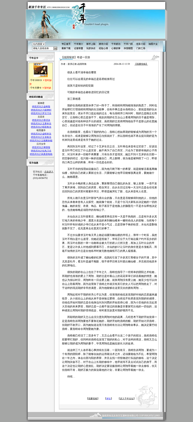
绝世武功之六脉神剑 (41, 110)
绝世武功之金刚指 (41, 106)
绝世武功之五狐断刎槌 (41, 140)
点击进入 (48, 171)
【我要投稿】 (141, 64)
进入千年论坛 (126, 398)
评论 (108, 398)
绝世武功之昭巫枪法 (41, 127)
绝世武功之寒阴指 (41, 147)
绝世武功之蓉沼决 (41, 120)
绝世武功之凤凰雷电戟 (41, 154)
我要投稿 (92, 398)
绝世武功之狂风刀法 (41, 150)
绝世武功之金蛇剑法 (41, 133)
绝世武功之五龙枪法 (41, 137)
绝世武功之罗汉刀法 (41, 113)
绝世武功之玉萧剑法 (41, 123)
